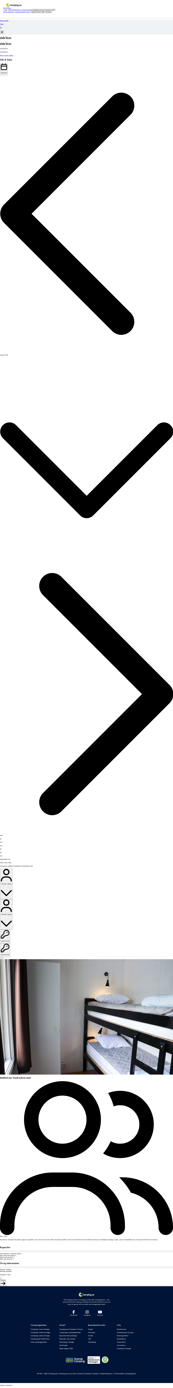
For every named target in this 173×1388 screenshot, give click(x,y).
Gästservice (121, 1329)
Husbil (90, 1336)
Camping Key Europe (125, 1332)
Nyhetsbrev (121, 1339)
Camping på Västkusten (40, 1339)
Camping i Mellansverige (40, 1332)
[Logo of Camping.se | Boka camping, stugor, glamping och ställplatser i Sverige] (13, 5)
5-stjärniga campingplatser (70, 1332)
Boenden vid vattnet (67, 1339)
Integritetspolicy (106, 1374)
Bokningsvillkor (122, 1336)
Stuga (90, 1329)
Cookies (95, 1374)
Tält (89, 1339)
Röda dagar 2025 (66, 1348)
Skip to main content (6, 55)
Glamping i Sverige (66, 1342)
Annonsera (121, 1345)
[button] (86, 28)
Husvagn (91, 1332)
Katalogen (63, 1345)
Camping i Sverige (124, 1348)
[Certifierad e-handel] (105, 1359)
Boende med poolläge (68, 1336)
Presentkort (121, 1342)
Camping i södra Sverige (40, 1336)
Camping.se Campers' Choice (71, 1329)
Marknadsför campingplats (125, 1374)
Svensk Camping (84, 1374)
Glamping (92, 1342)
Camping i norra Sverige (40, 1329)
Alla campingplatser (39, 1342)
